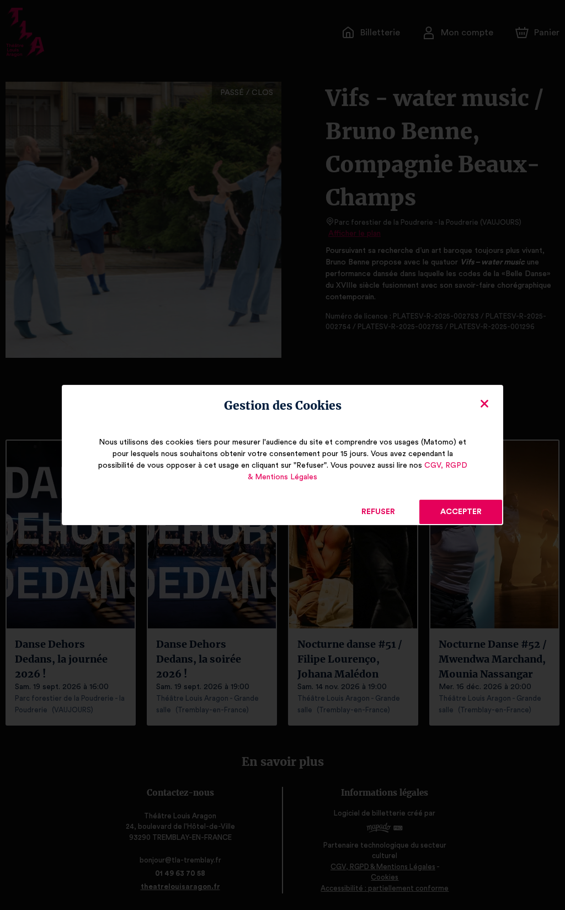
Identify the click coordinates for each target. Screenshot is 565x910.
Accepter (461, 512)
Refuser (378, 512)
